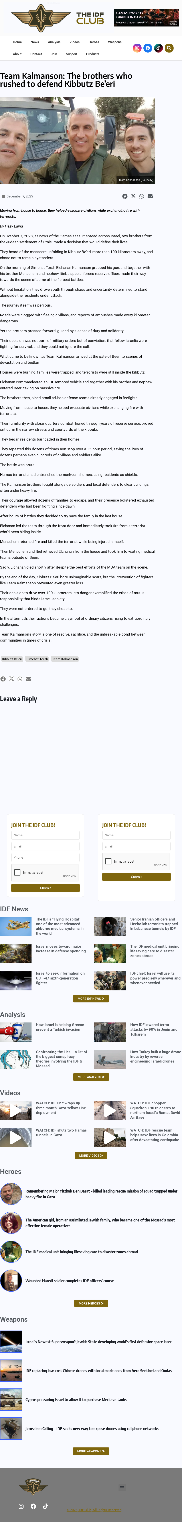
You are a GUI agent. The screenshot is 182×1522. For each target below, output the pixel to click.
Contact (36, 54)
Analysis (54, 42)
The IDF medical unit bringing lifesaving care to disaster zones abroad (155, 951)
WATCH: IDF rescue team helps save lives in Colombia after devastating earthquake (154, 1135)
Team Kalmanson (65, 659)
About (17, 54)
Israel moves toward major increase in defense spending (61, 948)
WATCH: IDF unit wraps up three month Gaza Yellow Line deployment (61, 1108)
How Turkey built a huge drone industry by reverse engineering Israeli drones (155, 1057)
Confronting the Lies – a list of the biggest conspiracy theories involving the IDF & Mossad (61, 1059)
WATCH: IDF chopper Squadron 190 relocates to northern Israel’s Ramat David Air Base (155, 1110)
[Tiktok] (158, 48)
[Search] (169, 48)
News (35, 42)
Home (17, 42)
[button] (125, 196)
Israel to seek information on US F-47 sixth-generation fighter (60, 978)
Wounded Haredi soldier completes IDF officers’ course (70, 1280)
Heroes (94, 42)
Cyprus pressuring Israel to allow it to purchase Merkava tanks (76, 1399)
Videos (74, 42)
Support (71, 54)
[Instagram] (21, 1506)
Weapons (115, 42)
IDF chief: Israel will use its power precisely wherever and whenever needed (155, 978)
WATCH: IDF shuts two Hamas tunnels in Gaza (61, 1132)
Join (54, 54)
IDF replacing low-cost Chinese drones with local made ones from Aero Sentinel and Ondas (99, 1370)
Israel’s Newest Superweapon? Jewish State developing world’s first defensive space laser (99, 1341)
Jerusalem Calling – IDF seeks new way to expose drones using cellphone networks (92, 1428)
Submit (45, 888)
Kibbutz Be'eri (12, 659)
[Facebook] (147, 48)
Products (92, 54)
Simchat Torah (37, 659)
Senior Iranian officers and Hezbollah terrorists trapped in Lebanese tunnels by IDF (154, 924)
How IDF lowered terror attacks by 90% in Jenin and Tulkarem (154, 1029)
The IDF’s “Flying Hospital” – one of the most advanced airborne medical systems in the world (60, 926)
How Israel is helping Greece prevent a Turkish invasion (60, 1027)
